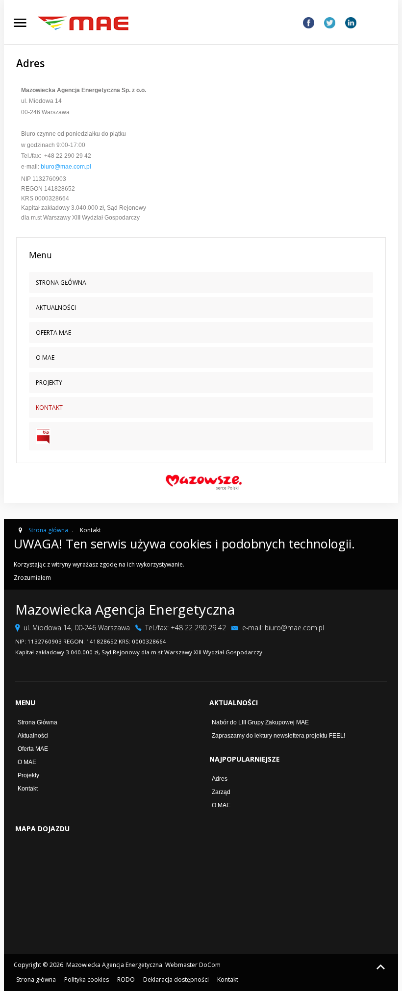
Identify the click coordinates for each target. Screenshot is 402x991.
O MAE (27, 762)
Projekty (28, 775)
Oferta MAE (33, 749)
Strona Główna (37, 722)
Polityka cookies (86, 979)
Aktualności (33, 736)
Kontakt (28, 789)
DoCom (210, 965)
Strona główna (36, 979)
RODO (126, 979)
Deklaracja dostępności (176, 979)
